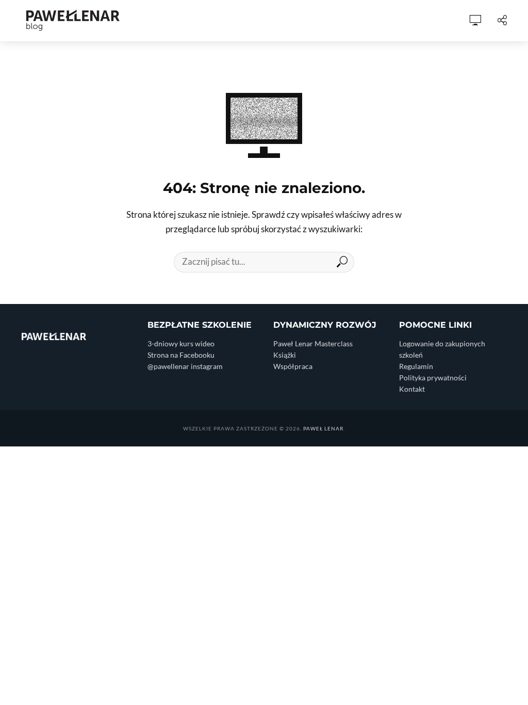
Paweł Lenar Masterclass (313, 343)
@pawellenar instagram (185, 366)
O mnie (144, 21)
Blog (183, 21)
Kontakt (412, 388)
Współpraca (364, 21)
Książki (309, 21)
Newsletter (429, 21)
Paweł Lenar (323, 428)
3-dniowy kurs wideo (180, 343)
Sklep (269, 21)
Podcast (226, 21)
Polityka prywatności (433, 377)
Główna (99, 21)
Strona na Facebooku (180, 354)
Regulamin (416, 366)
